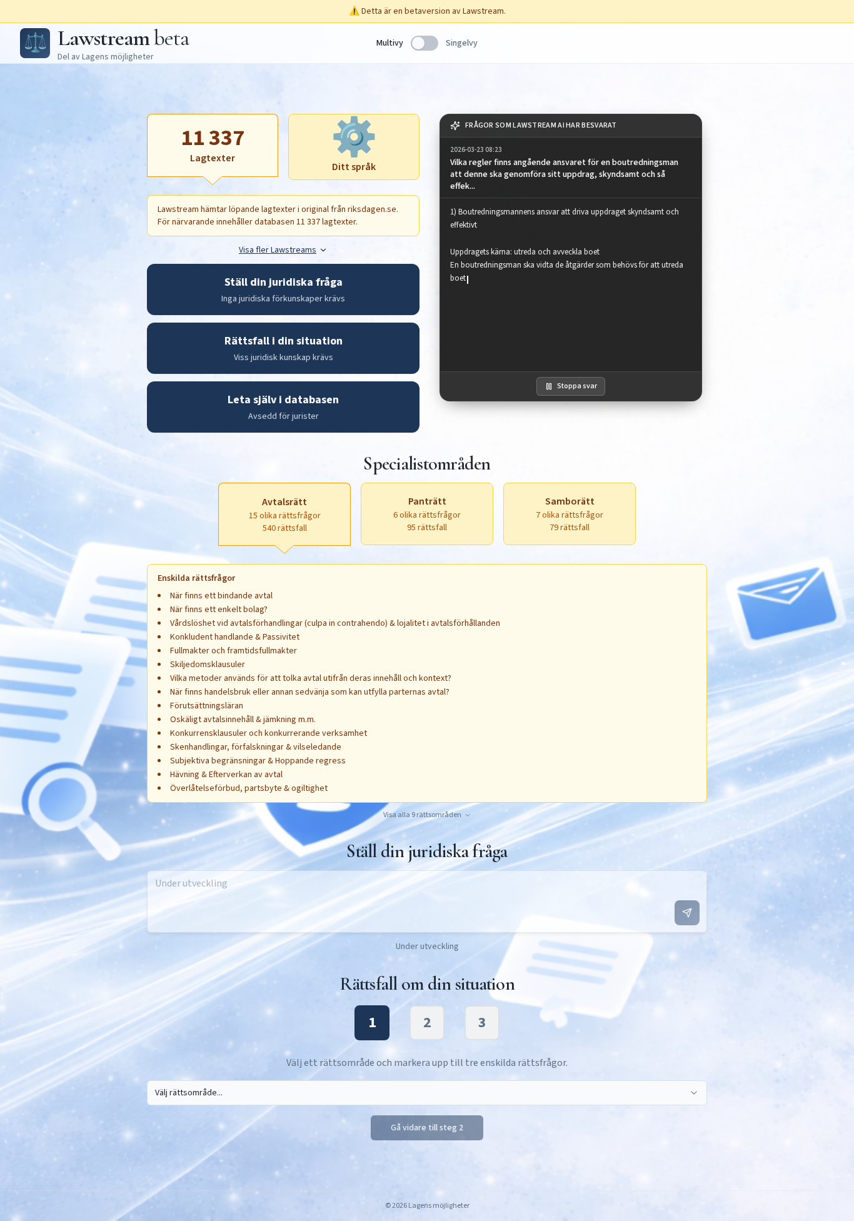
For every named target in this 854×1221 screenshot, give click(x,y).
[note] (570, 126)
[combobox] (427, 1092)
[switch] (424, 43)
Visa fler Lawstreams (277, 250)
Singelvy (462, 43)
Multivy (389, 43)
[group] (570, 168)
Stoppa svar (577, 386)
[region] (570, 284)
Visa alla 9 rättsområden (422, 815)
